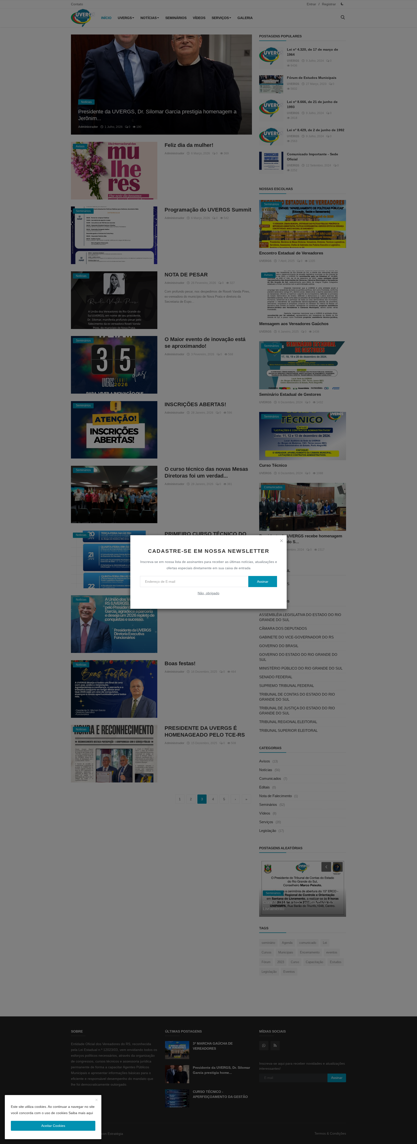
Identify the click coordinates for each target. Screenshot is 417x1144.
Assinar (262, 581)
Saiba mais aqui (81, 1113)
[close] (281, 540)
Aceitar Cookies (53, 1126)
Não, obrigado (208, 593)
